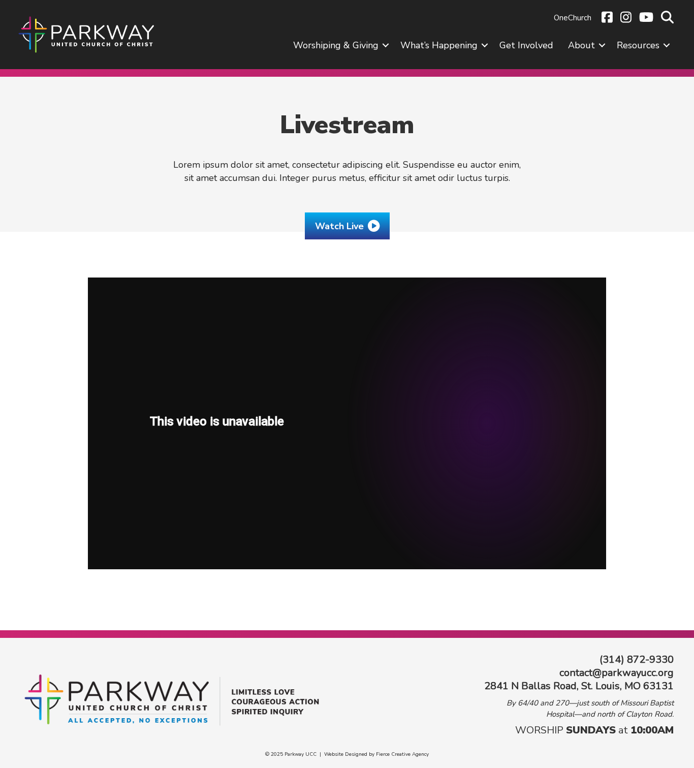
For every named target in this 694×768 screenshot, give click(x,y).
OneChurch (572, 18)
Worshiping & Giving (335, 45)
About (581, 45)
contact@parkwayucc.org (616, 673)
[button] (385, 45)
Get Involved (526, 45)
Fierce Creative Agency (402, 754)
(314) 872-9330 (637, 659)
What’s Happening (439, 45)
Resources (638, 45)
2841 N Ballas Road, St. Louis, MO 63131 (579, 686)
